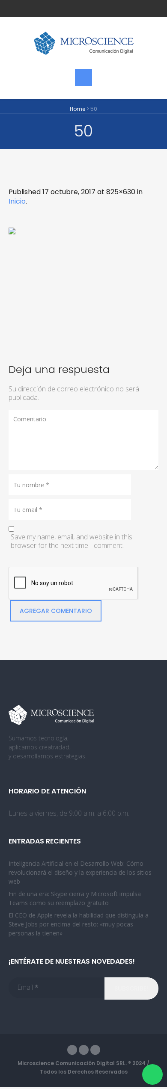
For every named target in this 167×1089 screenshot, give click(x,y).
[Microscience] (83, 43)
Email (28, 987)
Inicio (17, 201)
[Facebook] (72, 1050)
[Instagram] (95, 1050)
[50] (83, 285)
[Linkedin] (84, 1050)
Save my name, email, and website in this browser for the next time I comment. (71, 541)
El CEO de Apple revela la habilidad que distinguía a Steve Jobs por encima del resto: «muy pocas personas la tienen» (79, 924)
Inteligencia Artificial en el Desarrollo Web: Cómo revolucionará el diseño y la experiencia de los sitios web (80, 872)
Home (77, 108)
